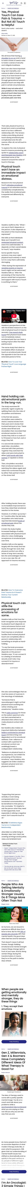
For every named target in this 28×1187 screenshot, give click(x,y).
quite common (12, 713)
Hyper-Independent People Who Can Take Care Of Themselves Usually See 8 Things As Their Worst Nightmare (14, 850)
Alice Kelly (4, 33)
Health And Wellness (13, 8)
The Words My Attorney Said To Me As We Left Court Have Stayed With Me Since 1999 (14, 868)
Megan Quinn (5, 904)
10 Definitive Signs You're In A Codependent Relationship (11, 825)
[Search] (21, 3)
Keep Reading (14, 1042)
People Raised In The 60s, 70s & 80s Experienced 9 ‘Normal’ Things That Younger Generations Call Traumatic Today (14, 860)
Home (3, 8)
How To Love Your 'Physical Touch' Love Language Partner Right (13, 364)
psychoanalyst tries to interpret (13, 1107)
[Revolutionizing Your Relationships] (14, 2)
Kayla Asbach (5, 1072)
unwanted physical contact (12, 242)
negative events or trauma (12, 268)
